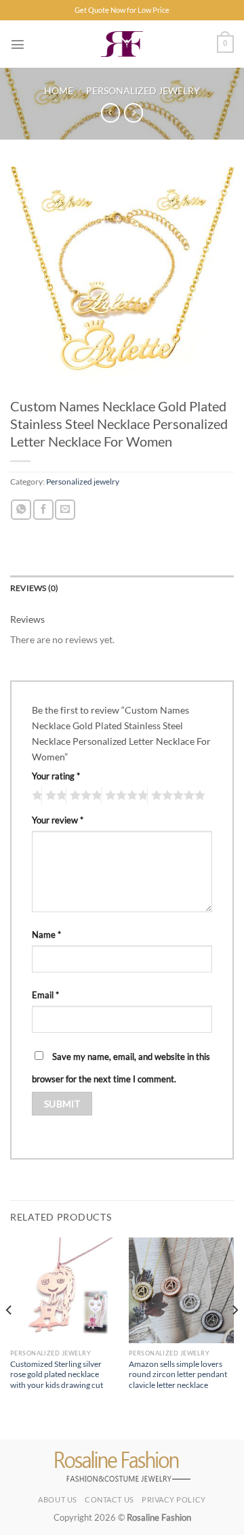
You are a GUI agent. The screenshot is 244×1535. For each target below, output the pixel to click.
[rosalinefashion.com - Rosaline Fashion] (122, 44)
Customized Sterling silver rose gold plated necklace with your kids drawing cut (56, 1375)
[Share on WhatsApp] (21, 509)
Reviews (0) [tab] (34, 588)
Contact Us (109, 1499)
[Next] (234, 1336)
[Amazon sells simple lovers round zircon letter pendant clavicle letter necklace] (181, 1290)
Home (58, 90)
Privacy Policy (174, 1499)
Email (45, 994)
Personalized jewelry (143, 90)
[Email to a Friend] (65, 509)
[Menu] (17, 44)
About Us (57, 1499)
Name (46, 934)
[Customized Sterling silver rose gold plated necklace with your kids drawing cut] (62, 1290)
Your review (57, 820)
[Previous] (9, 1336)
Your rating (56, 776)
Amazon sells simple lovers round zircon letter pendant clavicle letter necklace (178, 1375)
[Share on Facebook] (43, 509)
